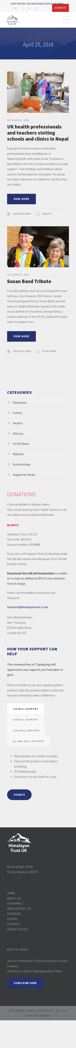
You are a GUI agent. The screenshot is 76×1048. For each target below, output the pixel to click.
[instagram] (36, 8)
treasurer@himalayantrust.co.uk (27, 607)
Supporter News (24, 475)
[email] (15, 8)
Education (20, 402)
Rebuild (18, 454)
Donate (60, 7)
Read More (21, 199)
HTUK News (49, 351)
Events (17, 413)
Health (47, 213)
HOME (11, 893)
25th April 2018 (18, 120)
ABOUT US (14, 898)
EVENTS (12, 919)
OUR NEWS (14, 914)
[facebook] (22, 8)
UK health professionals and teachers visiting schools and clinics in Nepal (38, 132)
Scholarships (22, 464)
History (18, 433)
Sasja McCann (22, 213)
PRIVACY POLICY (17, 929)
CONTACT (13, 924)
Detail (29, 867)
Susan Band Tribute (29, 281)
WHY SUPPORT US (19, 909)
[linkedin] (29, 8)
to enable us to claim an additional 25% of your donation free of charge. (37, 578)
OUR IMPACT (15, 903)
